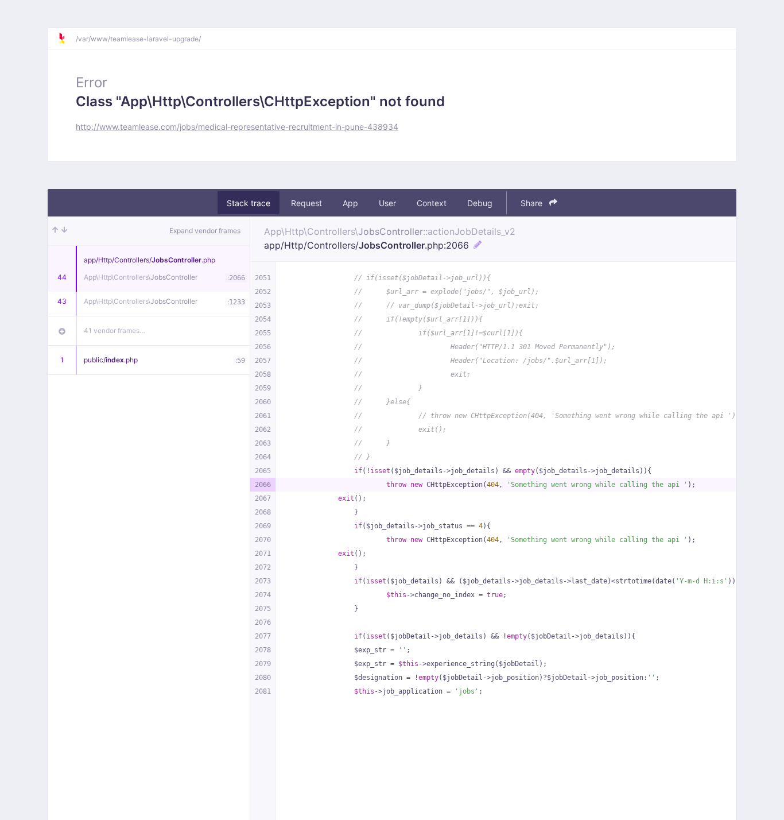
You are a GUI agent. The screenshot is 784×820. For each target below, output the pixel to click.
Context (432, 203)
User (387, 203)
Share (533, 203)
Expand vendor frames (204, 230)
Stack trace (248, 203)
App (350, 203)
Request (306, 203)
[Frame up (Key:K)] (55, 231)
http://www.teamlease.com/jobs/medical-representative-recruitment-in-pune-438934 (237, 126)
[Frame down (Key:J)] (64, 231)
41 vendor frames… (114, 330)
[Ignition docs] (66, 38)
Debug (479, 203)
